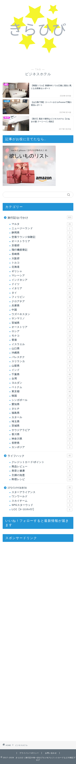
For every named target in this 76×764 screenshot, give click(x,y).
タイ (41, 292)
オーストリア (41, 327)
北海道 (41, 267)
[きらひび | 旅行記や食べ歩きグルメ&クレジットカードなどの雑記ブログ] (38, 53)
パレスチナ (41, 357)
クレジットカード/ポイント (41, 462)
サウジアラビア (41, 430)
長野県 (41, 443)
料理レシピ (41, 479)
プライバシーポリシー (29, 753)
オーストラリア (41, 241)
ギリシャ (41, 271)
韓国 (41, 395)
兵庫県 (41, 305)
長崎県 (41, 254)
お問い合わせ (51, 753)
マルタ (41, 224)
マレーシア (41, 275)
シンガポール (41, 400)
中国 (41, 309)
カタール (41, 417)
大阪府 (41, 258)
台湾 (41, 378)
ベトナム (41, 387)
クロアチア (41, 301)
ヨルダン (41, 382)
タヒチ (41, 408)
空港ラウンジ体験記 (41, 237)
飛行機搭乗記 (41, 250)
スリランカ (41, 361)
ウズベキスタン (41, 314)
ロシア (41, 331)
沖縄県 (41, 352)
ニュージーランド (41, 228)
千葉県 (41, 374)
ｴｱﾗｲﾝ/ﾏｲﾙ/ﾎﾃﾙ (39, 487)
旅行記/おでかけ (39, 217)
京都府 (41, 245)
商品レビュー (41, 466)
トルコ (41, 262)
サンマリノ (41, 318)
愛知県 (41, 404)
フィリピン (41, 297)
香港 (41, 340)
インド (41, 370)
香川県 (41, 434)
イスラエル (41, 344)
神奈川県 (41, 438)
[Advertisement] (29, 642)
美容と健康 (41, 470)
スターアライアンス (41, 492)
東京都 (41, 391)
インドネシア (41, 280)
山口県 (41, 348)
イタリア (41, 288)
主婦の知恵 (41, 475)
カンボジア (41, 447)
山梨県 (41, 365)
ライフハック (39, 455)
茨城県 (41, 425)
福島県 (41, 413)
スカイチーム (41, 500)
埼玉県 (41, 421)
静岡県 (41, 232)
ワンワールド (41, 496)
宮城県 (41, 322)
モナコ (41, 335)
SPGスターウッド (41, 505)
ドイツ (41, 284)
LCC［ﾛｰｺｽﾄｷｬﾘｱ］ (41, 509)
